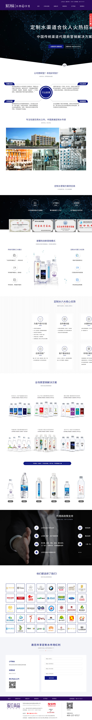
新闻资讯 (65, 6)
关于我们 (73, 6)
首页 (38, 6)
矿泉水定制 (46, 6)
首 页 (9, 698)
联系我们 (82, 6)
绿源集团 (30, 717)
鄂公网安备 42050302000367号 (50, 717)
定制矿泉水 (17, 698)
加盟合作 (56, 6)
